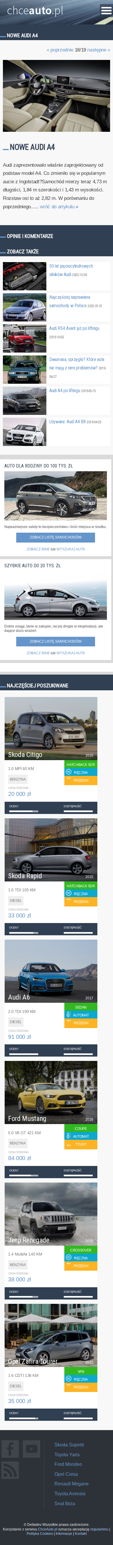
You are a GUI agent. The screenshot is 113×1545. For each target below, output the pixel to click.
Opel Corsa (66, 1474)
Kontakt (81, 1534)
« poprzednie (60, 50)
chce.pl (35, 8)
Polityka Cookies (40, 1534)
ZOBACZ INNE (38, 549)
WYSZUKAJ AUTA (71, 549)
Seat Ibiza (64, 1503)
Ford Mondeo (68, 1464)
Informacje (64, 1534)
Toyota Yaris (67, 1454)
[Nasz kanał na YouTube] (31, 1457)
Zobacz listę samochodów (55, 537)
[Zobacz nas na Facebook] (10, 1457)
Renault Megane (71, 1483)
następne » (98, 50)
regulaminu (99, 1529)
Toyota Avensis (69, 1493)
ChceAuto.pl (47, 1529)
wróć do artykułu (59, 206)
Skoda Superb (69, 1444)
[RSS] (10, 1478)
